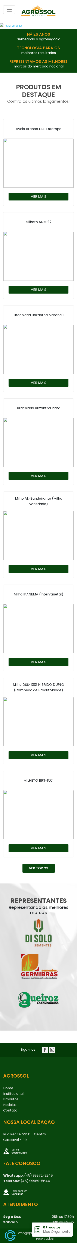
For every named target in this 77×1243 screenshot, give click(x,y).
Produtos (10, 1099)
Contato (10, 1110)
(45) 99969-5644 (35, 1181)
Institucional (13, 1093)
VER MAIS (38, 196)
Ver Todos (38, 868)
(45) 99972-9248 (38, 1175)
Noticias (9, 1104)
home (8, 1088)
